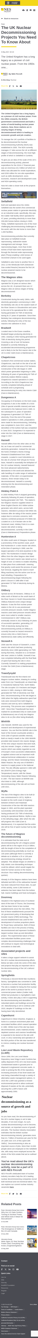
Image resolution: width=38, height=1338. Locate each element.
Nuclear (13, 80)
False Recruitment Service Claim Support (13, 1334)
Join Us (3, 1277)
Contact (4, 1261)
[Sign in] (27, 10)
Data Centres (20, 1210)
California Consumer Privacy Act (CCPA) (13, 1317)
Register (4, 1290)
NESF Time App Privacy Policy (17, 1325)
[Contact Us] (31, 10)
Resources (4, 1288)
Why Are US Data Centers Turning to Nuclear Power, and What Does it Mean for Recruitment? (12, 1215)
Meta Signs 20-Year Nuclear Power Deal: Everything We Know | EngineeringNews (12, 1243)
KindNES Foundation (8, 1285)
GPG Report (14, 1307)
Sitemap (3, 1325)
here (12, 1187)
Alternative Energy (10, 1210)
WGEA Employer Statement (9, 1328)
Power (3, 24)
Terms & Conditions (7, 1309)
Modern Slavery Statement (9, 1312)
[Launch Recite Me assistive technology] (12, 3)
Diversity (4, 1282)
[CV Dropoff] (23, 10)
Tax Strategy (5, 1307)
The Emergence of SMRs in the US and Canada (12, 1230)
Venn (35, 1304)
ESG (2, 1280)
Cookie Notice (19, 1309)
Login (3, 1293)
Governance (4, 1331)
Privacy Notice (5, 1315)
